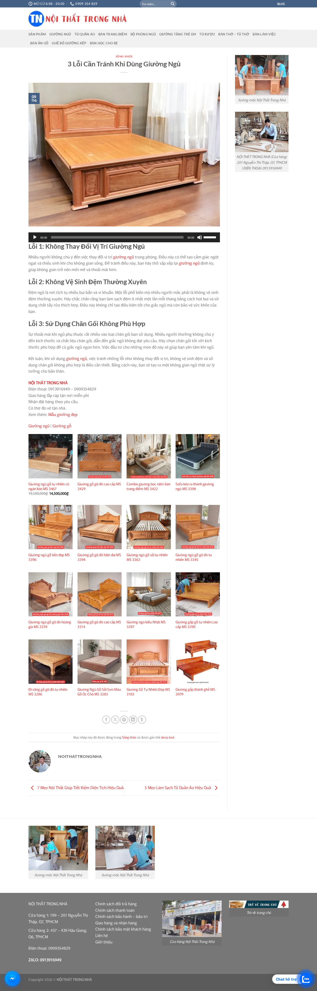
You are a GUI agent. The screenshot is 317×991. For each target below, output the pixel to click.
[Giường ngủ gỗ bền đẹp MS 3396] (50, 527)
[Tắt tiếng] (199, 237)
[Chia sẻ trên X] (115, 720)
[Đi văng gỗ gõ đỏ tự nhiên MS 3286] (50, 661)
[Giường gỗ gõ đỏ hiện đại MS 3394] (100, 527)
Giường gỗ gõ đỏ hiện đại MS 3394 (99, 557)
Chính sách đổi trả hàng (116, 904)
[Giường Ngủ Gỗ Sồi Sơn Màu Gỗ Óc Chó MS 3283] (100, 661)
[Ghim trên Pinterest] (124, 720)
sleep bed (167, 737)
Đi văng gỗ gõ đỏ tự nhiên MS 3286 (47, 691)
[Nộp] (172, 3)
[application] (124, 237)
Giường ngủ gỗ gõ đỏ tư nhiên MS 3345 (194, 557)
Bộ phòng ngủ (143, 34)
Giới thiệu (103, 942)
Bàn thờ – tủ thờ (233, 34)
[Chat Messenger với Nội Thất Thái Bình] (12, 978)
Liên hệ (101, 935)
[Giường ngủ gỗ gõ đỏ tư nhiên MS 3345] (198, 527)
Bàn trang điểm (112, 34)
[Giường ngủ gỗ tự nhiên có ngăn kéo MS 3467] (50, 456)
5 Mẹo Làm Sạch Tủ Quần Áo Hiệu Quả (178, 787)
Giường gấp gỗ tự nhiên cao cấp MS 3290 (197, 624)
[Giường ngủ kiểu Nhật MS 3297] (149, 594)
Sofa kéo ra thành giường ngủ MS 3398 (195, 486)
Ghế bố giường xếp (69, 43)
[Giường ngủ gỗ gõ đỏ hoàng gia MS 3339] (50, 594)
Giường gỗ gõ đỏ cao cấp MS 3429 (99, 486)
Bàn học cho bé (104, 43)
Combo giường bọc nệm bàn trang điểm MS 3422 (148, 486)
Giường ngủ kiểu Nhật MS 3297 (146, 624)
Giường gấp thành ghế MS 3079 (195, 691)
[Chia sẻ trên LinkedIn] (133, 720)
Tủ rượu (207, 34)
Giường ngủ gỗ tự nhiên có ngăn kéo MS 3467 (48, 486)
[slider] (210, 236)
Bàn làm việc (264, 34)
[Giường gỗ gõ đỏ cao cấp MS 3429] (100, 456)
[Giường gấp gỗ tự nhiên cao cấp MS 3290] (198, 594)
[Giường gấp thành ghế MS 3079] (198, 661)
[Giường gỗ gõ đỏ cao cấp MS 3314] (100, 594)
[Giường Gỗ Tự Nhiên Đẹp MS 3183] (149, 661)
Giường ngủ (60, 34)
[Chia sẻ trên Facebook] (106, 720)
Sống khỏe (124, 56)
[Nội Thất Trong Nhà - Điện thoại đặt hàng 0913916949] (115, 18)
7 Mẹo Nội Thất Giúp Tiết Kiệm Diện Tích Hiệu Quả (80, 787)
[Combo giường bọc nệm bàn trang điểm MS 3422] (149, 456)
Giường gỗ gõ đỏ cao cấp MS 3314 (99, 624)
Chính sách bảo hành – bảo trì (121, 916)
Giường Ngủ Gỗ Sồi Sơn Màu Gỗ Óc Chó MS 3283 (99, 691)
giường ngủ (123, 257)
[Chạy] (34, 237)
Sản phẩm (37, 34)
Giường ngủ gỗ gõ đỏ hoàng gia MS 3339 (49, 624)
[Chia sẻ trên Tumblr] (142, 720)
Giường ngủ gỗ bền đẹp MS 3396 (49, 557)
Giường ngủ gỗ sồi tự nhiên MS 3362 (147, 557)
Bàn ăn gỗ (39, 43)
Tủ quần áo (85, 34)
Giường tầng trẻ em (177, 34)
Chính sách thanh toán (114, 910)
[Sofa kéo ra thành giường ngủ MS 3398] (198, 456)
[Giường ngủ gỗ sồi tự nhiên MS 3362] (149, 527)
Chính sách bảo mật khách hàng (123, 929)
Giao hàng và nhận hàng (116, 923)
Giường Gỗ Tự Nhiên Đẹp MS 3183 (148, 691)
